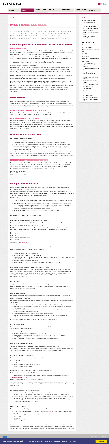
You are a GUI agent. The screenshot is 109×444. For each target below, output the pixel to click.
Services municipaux (88, 42)
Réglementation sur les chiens (90, 97)
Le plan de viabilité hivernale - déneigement (90, 100)
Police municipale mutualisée (90, 58)
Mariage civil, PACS (88, 30)
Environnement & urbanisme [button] (81, 10)
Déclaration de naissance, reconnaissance (89, 37)
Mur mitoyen (86, 93)
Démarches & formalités (89, 20)
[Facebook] (99, 4)
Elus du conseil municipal (89, 45)
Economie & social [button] (66, 10)
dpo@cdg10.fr (24, 242)
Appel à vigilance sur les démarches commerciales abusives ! (89, 65)
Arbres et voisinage (88, 95)
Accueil (12, 17)
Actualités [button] (92, 10)
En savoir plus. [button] (72, 441)
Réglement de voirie (88, 86)
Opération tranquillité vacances (90, 84)
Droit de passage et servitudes (91, 90)
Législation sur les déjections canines (90, 81)
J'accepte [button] (101, 441)
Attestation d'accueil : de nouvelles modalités (89, 23)
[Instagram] (101, 4)
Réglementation (86, 61)
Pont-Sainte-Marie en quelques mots (90, 33)
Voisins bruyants (87, 88)
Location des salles (87, 40)
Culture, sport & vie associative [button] (41, 10)
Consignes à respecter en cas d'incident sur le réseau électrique (90, 73)
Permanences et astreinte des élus (90, 50)
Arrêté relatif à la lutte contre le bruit (91, 69)
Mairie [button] (24, 10)
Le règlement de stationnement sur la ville (91, 78)
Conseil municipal (87, 47)
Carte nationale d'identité (89, 26)
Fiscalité (84, 54)
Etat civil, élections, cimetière (90, 28)
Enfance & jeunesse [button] (52, 10)
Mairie (16, 17)
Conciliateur (85, 56)
